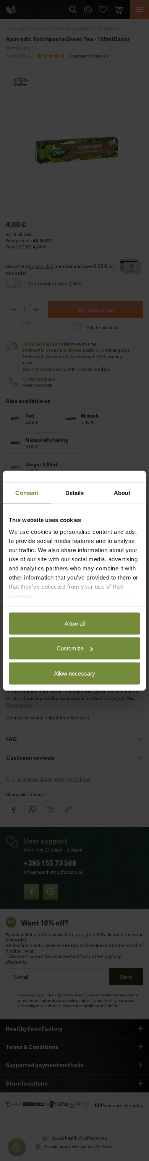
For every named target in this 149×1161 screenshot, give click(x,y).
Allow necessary (74, 673)
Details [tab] (74, 492)
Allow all (75, 623)
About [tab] (122, 492)
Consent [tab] (26, 492)
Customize (70, 648)
